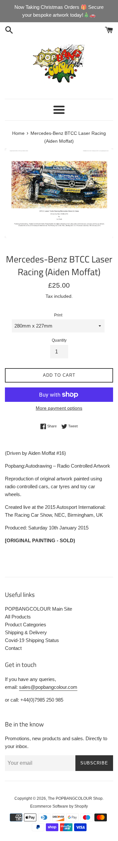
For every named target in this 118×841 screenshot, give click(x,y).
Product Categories (25, 624)
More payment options (59, 408)
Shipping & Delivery (26, 632)
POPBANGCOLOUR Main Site (38, 609)
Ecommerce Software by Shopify (59, 806)
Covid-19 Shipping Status (32, 640)
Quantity (59, 340)
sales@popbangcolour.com (48, 687)
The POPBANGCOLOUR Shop (75, 798)
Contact (13, 648)
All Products (18, 616)
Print (58, 315)
